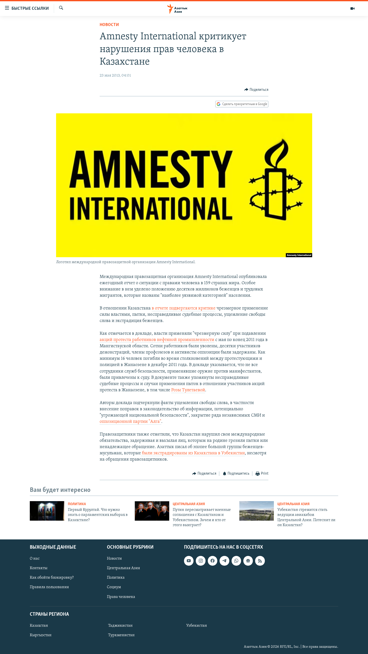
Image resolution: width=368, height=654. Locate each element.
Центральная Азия (189, 504)
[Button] (256, 90)
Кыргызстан (41, 635)
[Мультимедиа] (352, 8)
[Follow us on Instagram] (200, 560)
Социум (114, 587)
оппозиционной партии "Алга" (130, 422)
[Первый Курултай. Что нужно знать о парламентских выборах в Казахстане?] (47, 511)
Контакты (38, 568)
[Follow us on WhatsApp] (236, 560)
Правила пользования (49, 587)
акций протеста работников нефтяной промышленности (157, 340)
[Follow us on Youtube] (189, 560)
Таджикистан (120, 626)
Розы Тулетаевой (188, 390)
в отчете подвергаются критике (184, 308)
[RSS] (260, 560)
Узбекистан (196, 626)
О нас (35, 559)
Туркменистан (121, 635)
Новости (109, 25)
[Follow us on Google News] (248, 560)
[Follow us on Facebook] (212, 560)
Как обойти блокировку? (52, 578)
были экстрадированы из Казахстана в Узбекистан (193, 453)
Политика (77, 504)
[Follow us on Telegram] (224, 560)
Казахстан (39, 626)
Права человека (121, 597)
